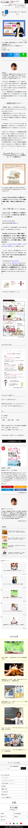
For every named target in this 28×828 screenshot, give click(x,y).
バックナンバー (14, 756)
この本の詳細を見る (22, 492)
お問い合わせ (3, 819)
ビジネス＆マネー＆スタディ (22, 4)
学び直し (4, 48)
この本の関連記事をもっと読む (14, 441)
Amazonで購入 (20, 487)
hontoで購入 (7, 489)
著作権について (3, 816)
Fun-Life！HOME (13, 4)
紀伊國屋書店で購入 (20, 489)
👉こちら (20, 429)
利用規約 (2, 813)
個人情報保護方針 (18, 813)
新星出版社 (12, 1)
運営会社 (16, 816)
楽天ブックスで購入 (7, 487)
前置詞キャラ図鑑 (6, 49)
